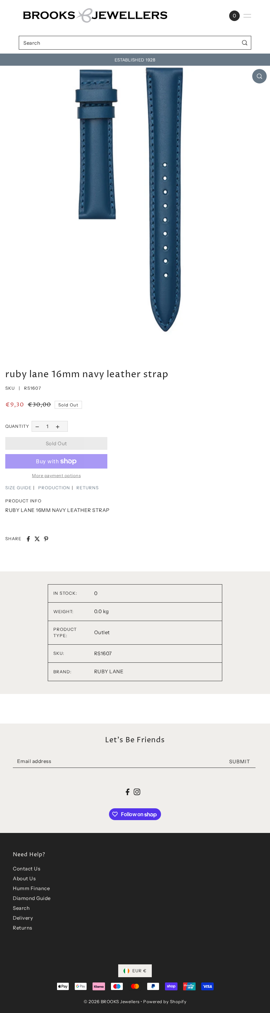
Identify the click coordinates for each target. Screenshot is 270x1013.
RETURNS (87, 487)
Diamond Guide (32, 898)
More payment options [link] (56, 475)
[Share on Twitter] (37, 538)
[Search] (245, 42)
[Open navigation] (247, 16)
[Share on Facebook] (28, 538)
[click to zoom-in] (259, 76)
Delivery (23, 918)
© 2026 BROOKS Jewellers (112, 1001)
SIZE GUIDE (18, 487)
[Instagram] (137, 791)
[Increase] (58, 426)
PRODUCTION (54, 487)
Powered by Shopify (164, 1001)
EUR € (139, 970)
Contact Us (26, 868)
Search (21, 908)
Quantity (17, 426)
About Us (24, 878)
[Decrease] (37, 426)
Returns (22, 928)
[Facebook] (127, 791)
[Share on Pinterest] (46, 538)
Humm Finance (31, 888)
